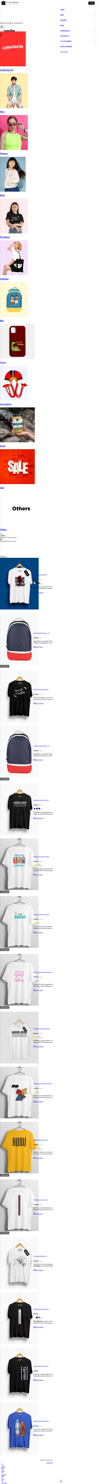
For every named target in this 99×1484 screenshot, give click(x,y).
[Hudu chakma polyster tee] (19, 1173)
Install (91, 3)
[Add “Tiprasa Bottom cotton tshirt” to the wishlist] (59, 1328)
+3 (41, 583)
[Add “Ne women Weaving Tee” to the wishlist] (59, 1271)
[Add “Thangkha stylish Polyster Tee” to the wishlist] (59, 1048)
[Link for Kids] (13, 191)
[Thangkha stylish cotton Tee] (19, 834)
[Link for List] (1, 539)
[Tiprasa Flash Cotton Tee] (19, 609)
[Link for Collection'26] (13, 66)
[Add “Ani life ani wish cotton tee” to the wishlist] (59, 705)
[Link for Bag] (14, 316)
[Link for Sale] (17, 483)
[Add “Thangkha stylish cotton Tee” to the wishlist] (59, 820)
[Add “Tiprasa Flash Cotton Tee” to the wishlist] (59, 594)
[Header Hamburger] (2, 26)
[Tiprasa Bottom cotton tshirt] (19, 1343)
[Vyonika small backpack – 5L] (19, 664)
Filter (3, 535)
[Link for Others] (22, 525)
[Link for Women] (14, 149)
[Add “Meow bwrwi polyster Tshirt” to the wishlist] (59, 876)
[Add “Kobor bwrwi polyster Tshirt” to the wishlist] (59, 934)
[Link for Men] (14, 107)
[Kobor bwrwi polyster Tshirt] (19, 947)
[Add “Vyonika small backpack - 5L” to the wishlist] (59, 648)
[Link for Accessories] (14, 400)
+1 (41, 809)
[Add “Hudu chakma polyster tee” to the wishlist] (59, 1159)
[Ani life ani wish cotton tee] (19, 722)
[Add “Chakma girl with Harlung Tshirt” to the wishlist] (59, 1103)
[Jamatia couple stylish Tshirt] (19, 1453)
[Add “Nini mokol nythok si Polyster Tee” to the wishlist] (59, 992)
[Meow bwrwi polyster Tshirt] (19, 889)
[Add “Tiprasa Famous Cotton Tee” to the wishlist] (59, 1381)
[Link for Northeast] (14, 233)
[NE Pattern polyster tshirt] (19, 1230)
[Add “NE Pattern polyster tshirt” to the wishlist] (59, 1215)
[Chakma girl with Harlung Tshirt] (19, 1118)
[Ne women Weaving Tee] (19, 1288)
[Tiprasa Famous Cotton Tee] (19, 1398)
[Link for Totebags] (14, 275)
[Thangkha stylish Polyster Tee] (19, 1063)
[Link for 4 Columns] (3, 539)
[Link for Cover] (17, 358)
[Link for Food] (17, 442)
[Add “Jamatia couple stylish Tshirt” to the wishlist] (59, 1436)
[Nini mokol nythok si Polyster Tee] (19, 1005)
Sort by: (3, 557)
